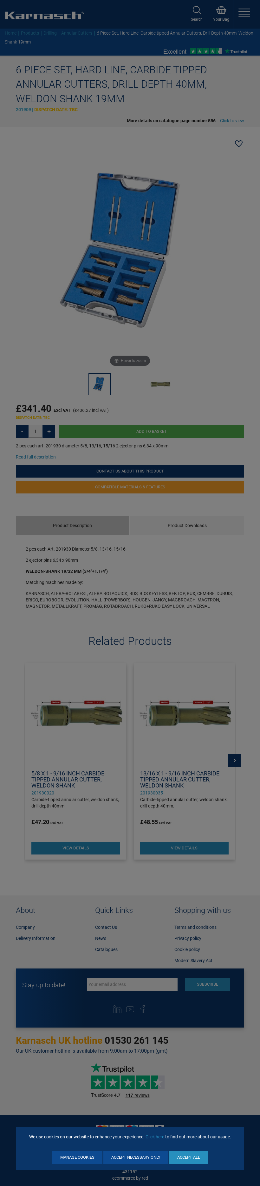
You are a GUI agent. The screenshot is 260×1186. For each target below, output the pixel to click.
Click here (155, 1136)
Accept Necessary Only (135, 1157)
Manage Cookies (77, 1157)
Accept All (188, 1157)
